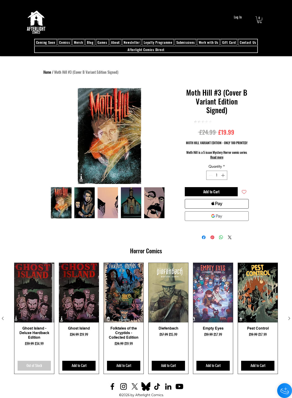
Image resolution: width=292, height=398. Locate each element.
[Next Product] (289, 318)
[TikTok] (157, 386)
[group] (146, 318)
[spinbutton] (216, 175)
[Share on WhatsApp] (221, 237)
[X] (134, 386)
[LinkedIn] (168, 386)
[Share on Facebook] (203, 237)
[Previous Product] (2, 318)
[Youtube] (179, 386)
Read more (216, 157)
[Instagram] (123, 386)
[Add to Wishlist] (244, 191)
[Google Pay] (217, 216)
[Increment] (223, 175)
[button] (259, 19)
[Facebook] (112, 386)
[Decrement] (210, 175)
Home (47, 72)
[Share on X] (229, 237)
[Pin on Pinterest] (212, 237)
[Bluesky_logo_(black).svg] (145, 386)
